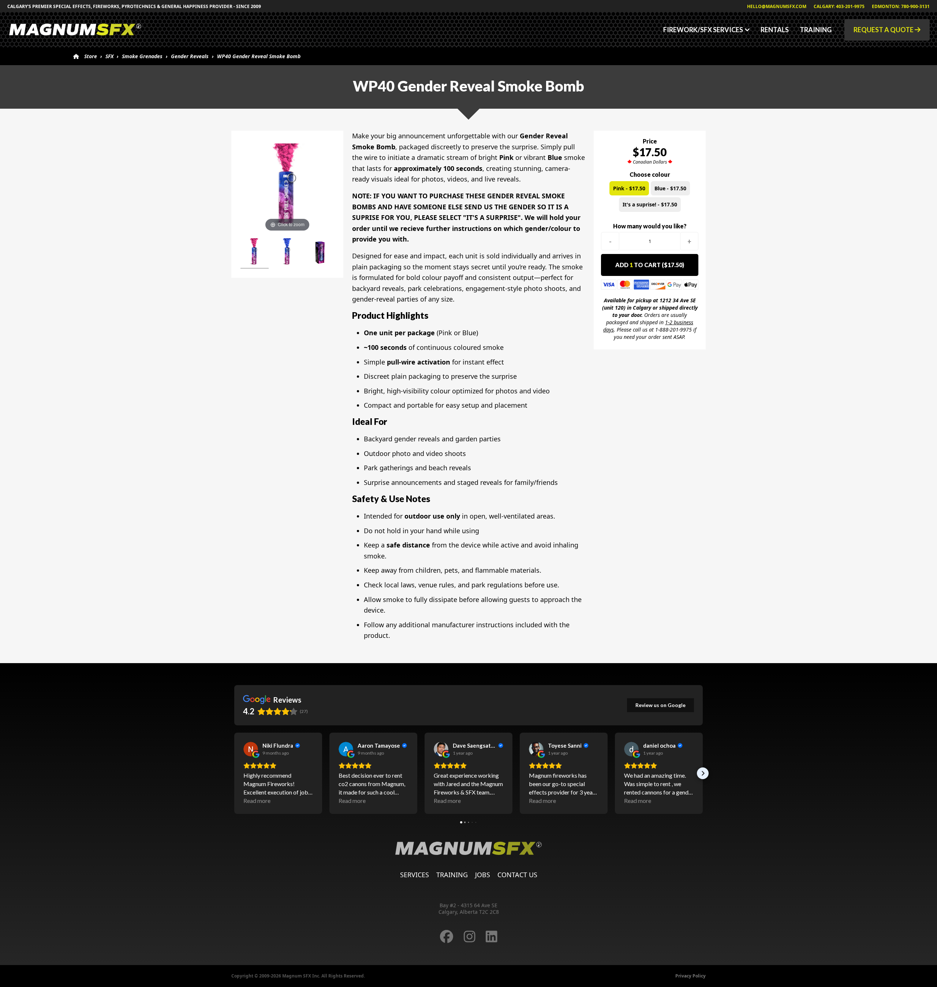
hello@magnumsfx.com (776, 6)
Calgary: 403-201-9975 (839, 6)
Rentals (775, 30)
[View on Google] (250, 749)
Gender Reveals (190, 56)
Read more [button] (256, 800)
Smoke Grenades (142, 56)
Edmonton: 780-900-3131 (901, 6)
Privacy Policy (690, 976)
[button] (234, 773)
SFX (109, 56)
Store (90, 56)
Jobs (482, 874)
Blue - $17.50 (670, 188)
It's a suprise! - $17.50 (650, 204)
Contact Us (517, 874)
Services (414, 874)
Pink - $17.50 (629, 188)
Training (816, 30)
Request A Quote (884, 30)
